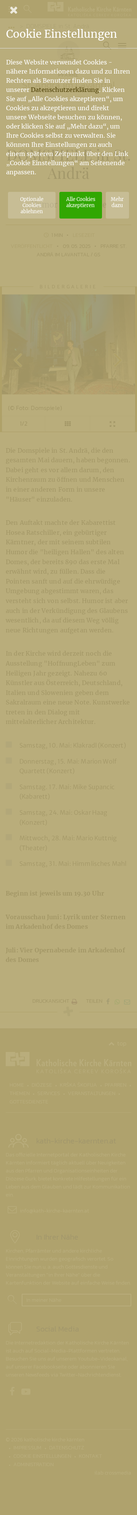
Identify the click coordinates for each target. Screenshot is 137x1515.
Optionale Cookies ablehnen (31, 205)
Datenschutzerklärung (65, 89)
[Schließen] (68, 10)
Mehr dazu (117, 202)
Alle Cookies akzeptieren (80, 202)
